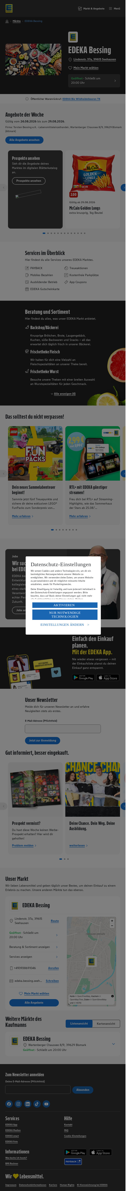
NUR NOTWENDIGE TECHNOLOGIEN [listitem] (65, 614)
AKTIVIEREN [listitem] (64, 605)
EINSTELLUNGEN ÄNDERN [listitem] (62, 624)
